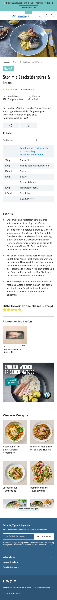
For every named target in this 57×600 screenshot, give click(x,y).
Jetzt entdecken (28, 8)
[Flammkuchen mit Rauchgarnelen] (42, 473)
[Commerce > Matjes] (28, 382)
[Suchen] (40, 16)
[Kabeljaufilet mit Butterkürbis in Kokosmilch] (15, 432)
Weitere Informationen (41, 545)
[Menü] (5, 16)
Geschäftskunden (11, 567)
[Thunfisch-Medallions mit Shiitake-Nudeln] (42, 432)
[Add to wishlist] (23, 346)
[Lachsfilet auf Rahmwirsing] (15, 473)
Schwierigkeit (13, 96)
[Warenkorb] (53, 16)
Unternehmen (9, 557)
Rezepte (6, 62)
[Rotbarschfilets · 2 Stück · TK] (15, 335)
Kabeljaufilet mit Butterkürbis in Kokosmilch (11, 450)
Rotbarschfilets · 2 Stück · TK (12, 351)
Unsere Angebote (10, 562)
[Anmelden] (46, 16)
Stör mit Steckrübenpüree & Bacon (27, 62)
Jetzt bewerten (27, 90)
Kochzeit (36, 96)
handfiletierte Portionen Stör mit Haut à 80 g (34, 151)
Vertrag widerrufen (12, 593)
